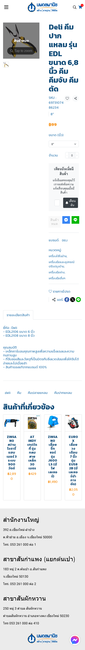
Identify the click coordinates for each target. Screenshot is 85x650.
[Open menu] (6, 7)
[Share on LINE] (78, 299)
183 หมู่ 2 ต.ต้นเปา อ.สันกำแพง (24, 569)
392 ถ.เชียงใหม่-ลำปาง (18, 530)
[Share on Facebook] (66, 299)
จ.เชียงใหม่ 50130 (15, 576)
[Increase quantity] (77, 155)
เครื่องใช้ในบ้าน (58, 256)
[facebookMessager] (75, 640)
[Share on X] (72, 299)
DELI (64, 240)
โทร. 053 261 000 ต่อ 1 (19, 544)
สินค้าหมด (54, 222)
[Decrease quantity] (67, 155)
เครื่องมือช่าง (57, 272)
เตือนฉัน (72, 203)
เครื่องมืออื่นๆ (57, 278)
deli (8, 392)
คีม (19, 392)
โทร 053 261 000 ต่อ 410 (21, 623)
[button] (75, 7)
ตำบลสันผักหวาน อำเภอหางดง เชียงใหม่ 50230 (36, 616)
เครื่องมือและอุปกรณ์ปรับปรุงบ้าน (61, 264)
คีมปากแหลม (63, 392)
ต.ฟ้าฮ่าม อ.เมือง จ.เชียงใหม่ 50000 (27, 537)
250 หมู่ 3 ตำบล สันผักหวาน (22, 608)
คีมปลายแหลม (38, 392)
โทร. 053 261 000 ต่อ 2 (19, 584)
